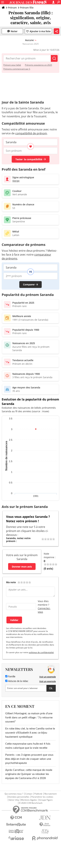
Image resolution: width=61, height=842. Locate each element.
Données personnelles (18, 797)
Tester (28, 159)
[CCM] (16, 818)
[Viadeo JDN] (44, 831)
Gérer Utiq (14, 800)
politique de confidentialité (41, 652)
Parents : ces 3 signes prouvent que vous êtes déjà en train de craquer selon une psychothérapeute (29, 758)
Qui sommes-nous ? (14, 794)
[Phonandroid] (44, 838)
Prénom (12, 7)
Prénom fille (27, 7)
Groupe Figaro (46, 800)
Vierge (15, 180)
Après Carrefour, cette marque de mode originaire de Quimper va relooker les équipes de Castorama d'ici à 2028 (28, 774)
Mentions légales (29, 800)
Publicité (38, 794)
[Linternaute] (16, 824)
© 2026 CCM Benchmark (30, 803)
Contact (28, 794)
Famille (11, 676)
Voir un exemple (47, 676)
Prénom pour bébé (12, 65)
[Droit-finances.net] (44, 824)
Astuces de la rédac (17, 681)
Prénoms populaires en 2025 (38, 65)
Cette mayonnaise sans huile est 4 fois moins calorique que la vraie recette (27, 745)
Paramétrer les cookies (42, 797)
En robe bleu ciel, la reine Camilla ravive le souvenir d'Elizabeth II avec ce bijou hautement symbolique (30, 732)
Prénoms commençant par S (16, 68)
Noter (14, 31)
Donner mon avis (22, 566)
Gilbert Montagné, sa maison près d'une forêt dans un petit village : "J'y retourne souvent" (29, 717)
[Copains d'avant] (16, 831)
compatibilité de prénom (31, 133)
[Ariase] (16, 838)
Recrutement (50, 794)
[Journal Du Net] (44, 818)
